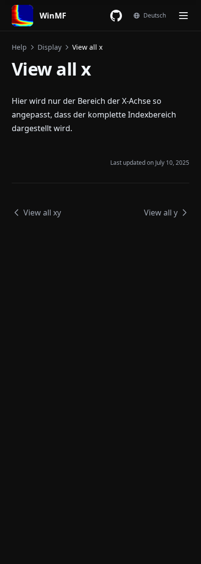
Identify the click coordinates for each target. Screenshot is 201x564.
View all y (161, 212)
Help (19, 47)
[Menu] (183, 15)
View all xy (42, 212)
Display (49, 47)
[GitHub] (116, 15)
